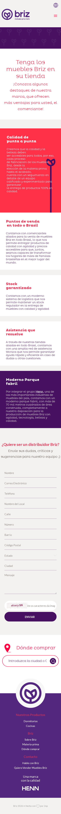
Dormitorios (31, 721)
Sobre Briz (30, 739)
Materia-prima (30, 744)
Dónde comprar (30, 749)
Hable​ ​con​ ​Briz (30, 763)
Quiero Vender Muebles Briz (30, 767)
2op (46, 806)
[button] (30, 555)
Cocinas (30, 725)
